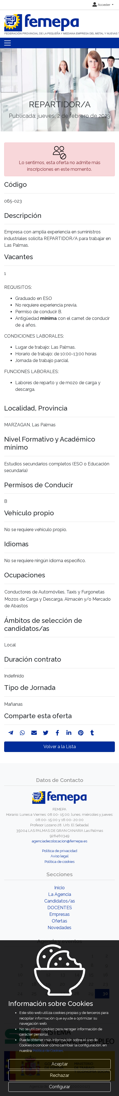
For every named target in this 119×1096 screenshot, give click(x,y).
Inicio (59, 887)
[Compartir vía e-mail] (34, 733)
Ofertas (59, 921)
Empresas (59, 914)
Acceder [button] (104, 5)
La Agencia (59, 894)
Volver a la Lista (59, 746)
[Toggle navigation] (7, 43)
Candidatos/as (59, 901)
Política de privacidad (59, 851)
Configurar (59, 1086)
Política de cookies (59, 862)
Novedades (59, 927)
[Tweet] (45, 733)
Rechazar (59, 1075)
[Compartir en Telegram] (10, 733)
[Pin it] (80, 733)
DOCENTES (59, 907)
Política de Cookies (48, 1051)
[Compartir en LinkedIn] (68, 733)
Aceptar (59, 1064)
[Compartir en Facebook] (57, 733)
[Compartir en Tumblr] (92, 733)
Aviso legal (60, 856)
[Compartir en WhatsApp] (22, 733)
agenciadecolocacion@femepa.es (59, 841)
